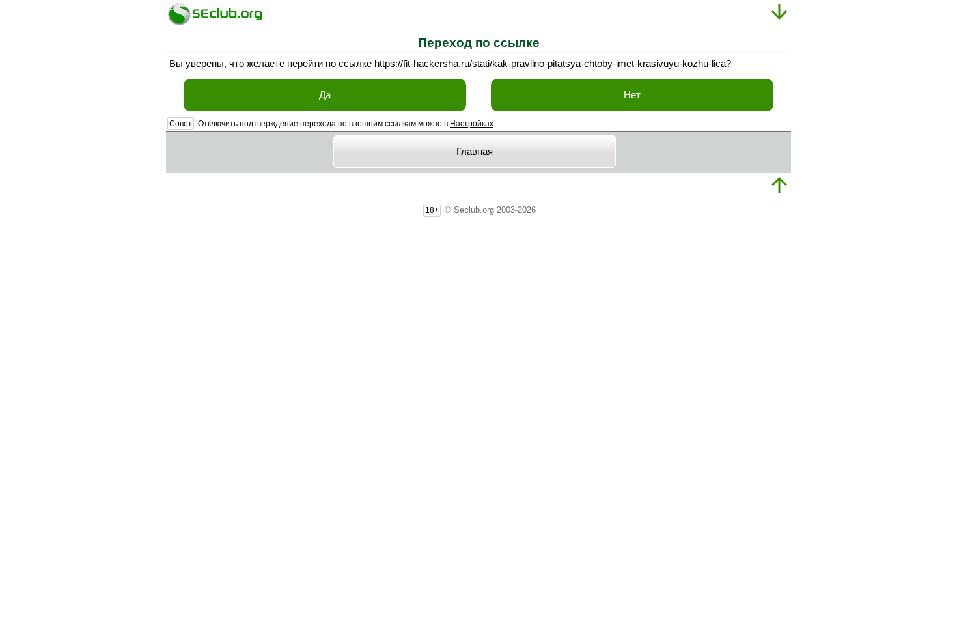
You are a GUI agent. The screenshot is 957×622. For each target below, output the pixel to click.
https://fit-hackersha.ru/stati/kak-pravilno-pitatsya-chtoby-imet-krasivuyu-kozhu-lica (550, 64)
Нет (632, 95)
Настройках (471, 123)
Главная (474, 151)
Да (325, 95)
